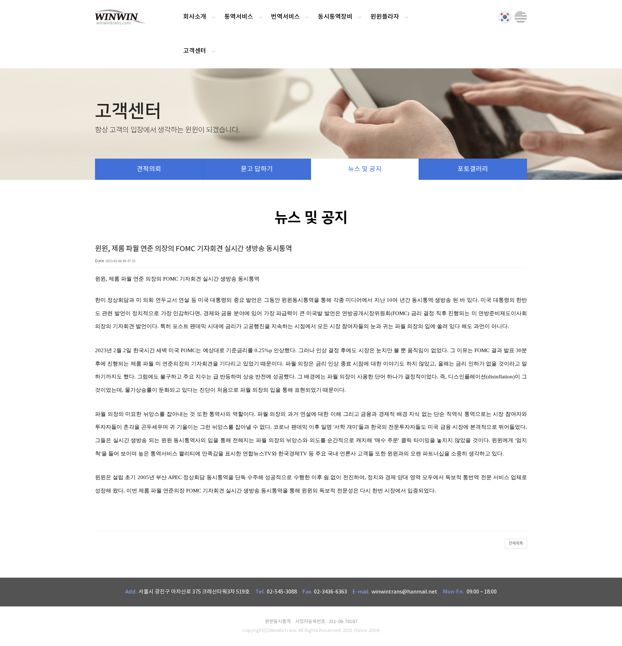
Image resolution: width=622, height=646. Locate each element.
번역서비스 (285, 17)
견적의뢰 (149, 169)
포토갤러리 (473, 169)
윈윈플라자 (384, 17)
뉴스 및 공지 (365, 169)
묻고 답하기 (257, 169)
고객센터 (194, 51)
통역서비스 (238, 17)
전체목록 (516, 543)
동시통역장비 (335, 17)
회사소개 (194, 17)
